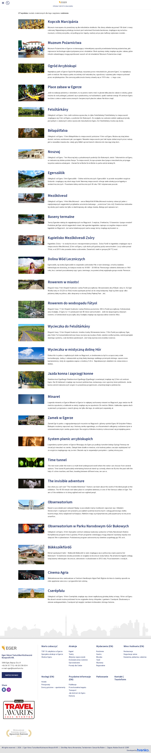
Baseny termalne (61, 216)
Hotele (43, 682)
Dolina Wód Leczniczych (66, 259)
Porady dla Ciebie (75, 665)
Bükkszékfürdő (59, 547)
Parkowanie (102, 676)
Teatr (98, 660)
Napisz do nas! (11, 675)
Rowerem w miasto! (63, 282)
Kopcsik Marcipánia (63, 21)
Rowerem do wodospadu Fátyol (72, 303)
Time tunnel (57, 459)
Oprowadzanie (74, 663)
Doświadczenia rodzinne (78, 660)
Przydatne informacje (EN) (80, 678)
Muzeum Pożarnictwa (64, 42)
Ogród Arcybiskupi (62, 65)
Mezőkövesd (57, 195)
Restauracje (128, 651)
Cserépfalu (56, 590)
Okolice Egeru (46, 657)
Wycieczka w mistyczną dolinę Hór (74, 349)
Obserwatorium (60, 502)
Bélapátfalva (58, 130)
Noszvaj (54, 151)
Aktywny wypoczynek (77, 657)
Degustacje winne (130, 654)
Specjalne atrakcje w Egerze (52, 654)
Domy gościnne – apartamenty (53, 687)
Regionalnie (100, 665)
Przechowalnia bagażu (77, 687)
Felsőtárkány (58, 109)
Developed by (132, 750)
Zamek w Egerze (60, 417)
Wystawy (99, 663)
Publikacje (72, 685)
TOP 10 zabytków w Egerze (52, 651)
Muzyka (99, 657)
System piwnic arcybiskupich (70, 438)
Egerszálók (56, 172)
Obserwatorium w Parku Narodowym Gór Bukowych (88, 526)
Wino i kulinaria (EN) (134, 646)
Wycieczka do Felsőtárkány (69, 326)
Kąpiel (71, 651)
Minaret (54, 396)
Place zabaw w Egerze (65, 87)
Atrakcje (73, 646)
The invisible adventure (66, 481)
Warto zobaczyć (49, 646)
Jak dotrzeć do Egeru (77, 693)
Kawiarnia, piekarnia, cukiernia (135, 657)
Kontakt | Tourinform (120, 678)
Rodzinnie (100, 651)
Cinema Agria (58, 572)
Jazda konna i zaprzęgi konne (70, 373)
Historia (72, 696)
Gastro (99, 654)
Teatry (71, 654)
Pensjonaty (45, 685)
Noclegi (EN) (47, 676)
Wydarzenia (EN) (104, 646)
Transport (72, 690)
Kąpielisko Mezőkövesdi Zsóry (71, 237)
